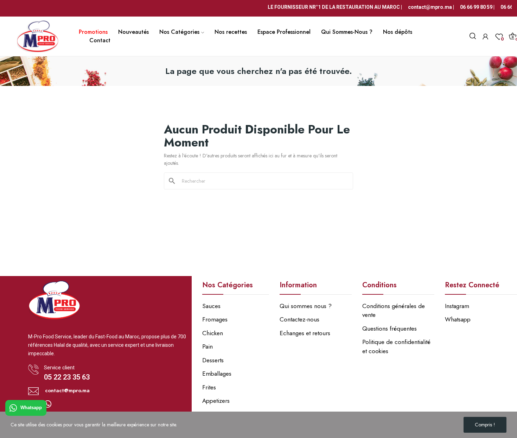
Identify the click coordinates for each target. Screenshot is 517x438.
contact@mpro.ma (67, 390)
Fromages (215, 319)
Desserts (213, 360)
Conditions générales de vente (393, 310)
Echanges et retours (305, 333)
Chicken (212, 333)
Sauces (211, 306)
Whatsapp (31, 408)
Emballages (216, 373)
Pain (207, 346)
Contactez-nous (299, 319)
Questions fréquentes (389, 328)
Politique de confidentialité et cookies (396, 346)
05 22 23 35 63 (67, 377)
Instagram (457, 306)
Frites (209, 387)
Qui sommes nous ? (306, 306)
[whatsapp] (48, 404)
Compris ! (485, 424)
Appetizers (216, 400)
